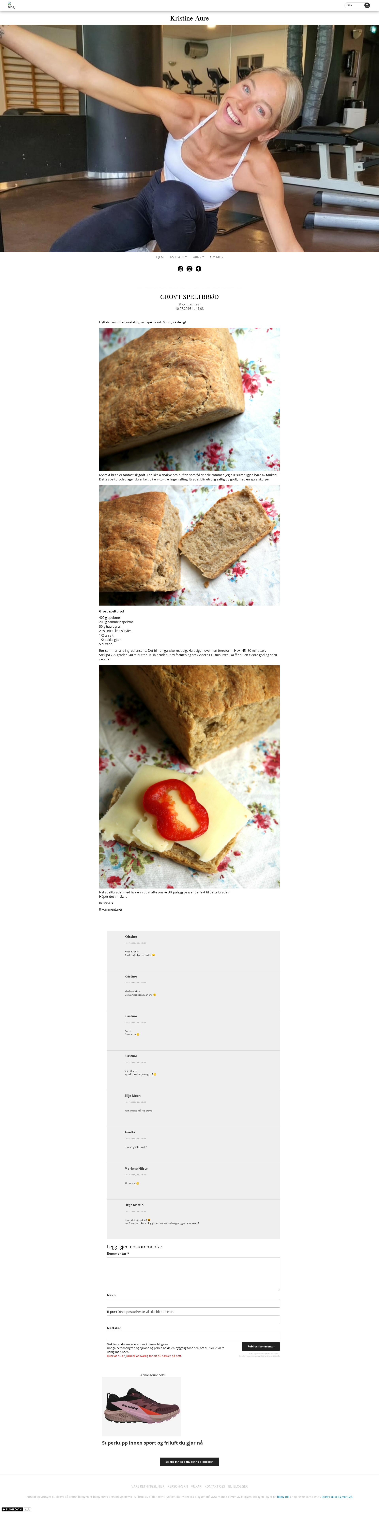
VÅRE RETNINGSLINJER (147, 1486)
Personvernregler (252, 1356)
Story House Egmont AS (337, 1497)
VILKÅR (196, 1486)
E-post (140, 1312)
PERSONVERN (178, 1486)
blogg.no (283, 1497)
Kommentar (118, 1253)
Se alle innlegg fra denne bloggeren (189, 1461)
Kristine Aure (189, 17)
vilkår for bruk (265, 1356)
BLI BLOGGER (238, 1486)
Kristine (131, 936)
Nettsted (114, 1328)
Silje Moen (133, 1096)
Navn (111, 1295)
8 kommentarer (189, 304)
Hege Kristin (134, 1205)
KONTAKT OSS (215, 1486)
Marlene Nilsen (136, 1168)
